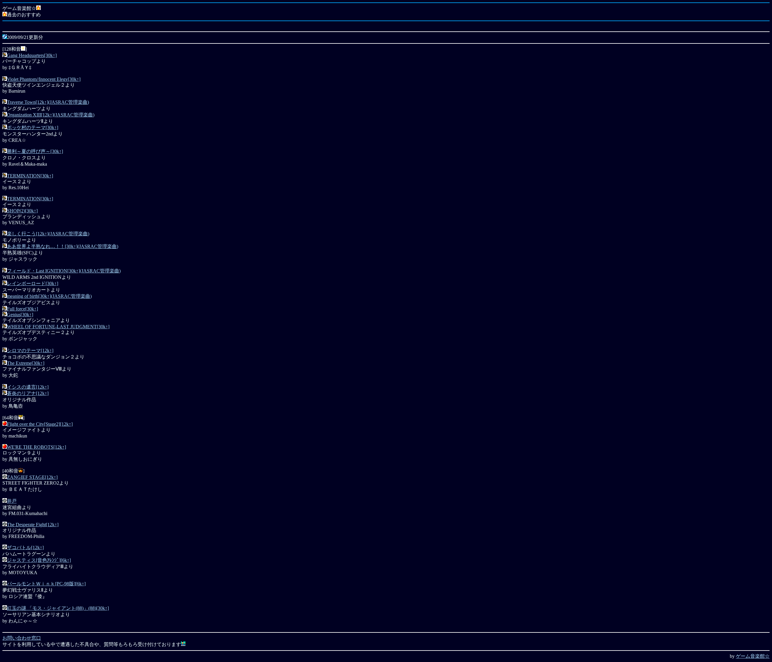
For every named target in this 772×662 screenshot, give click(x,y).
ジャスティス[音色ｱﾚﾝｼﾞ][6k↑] (39, 560)
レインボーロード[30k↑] (32, 283)
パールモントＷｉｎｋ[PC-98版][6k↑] (46, 583)
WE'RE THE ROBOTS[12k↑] (36, 447)
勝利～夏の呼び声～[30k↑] (35, 151)
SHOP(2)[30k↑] (22, 210)
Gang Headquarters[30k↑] (32, 55)
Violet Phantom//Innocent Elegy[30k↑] (44, 79)
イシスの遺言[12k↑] (28, 387)
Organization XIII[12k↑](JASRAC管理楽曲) (50, 114)
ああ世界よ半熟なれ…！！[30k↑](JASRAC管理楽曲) (62, 246)
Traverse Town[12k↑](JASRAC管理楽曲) (48, 102)
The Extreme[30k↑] (25, 363)
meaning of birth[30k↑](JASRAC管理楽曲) (49, 296)
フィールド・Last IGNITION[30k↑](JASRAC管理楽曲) (64, 270)
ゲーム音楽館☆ (753, 656)
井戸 (12, 501)
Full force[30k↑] (22, 308)
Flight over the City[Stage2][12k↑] (40, 424)
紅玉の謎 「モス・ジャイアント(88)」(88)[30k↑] (58, 608)
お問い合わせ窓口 (21, 638)
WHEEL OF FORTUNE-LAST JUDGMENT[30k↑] (58, 326)
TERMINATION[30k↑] (30, 175)
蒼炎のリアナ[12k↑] (28, 393)
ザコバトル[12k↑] (25, 547)
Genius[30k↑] (20, 314)
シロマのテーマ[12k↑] (30, 350)
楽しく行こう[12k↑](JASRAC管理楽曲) (48, 233)
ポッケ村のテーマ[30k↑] (32, 127)
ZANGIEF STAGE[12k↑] (32, 477)
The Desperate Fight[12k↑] (33, 524)
